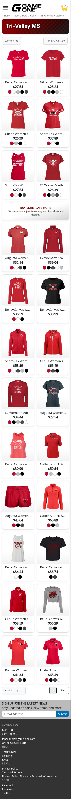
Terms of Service (12, 772)
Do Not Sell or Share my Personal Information (29, 776)
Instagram (8, 789)
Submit (62, 714)
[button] (5, 7)
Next (64, 690)
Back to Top (14, 690)
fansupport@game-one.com (18, 739)
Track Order (9, 752)
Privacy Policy (10, 768)
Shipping (7, 755)
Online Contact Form (14, 742)
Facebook (8, 785)
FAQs (5, 759)
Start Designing (18, 72)
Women (11, 40)
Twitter (6, 793)
